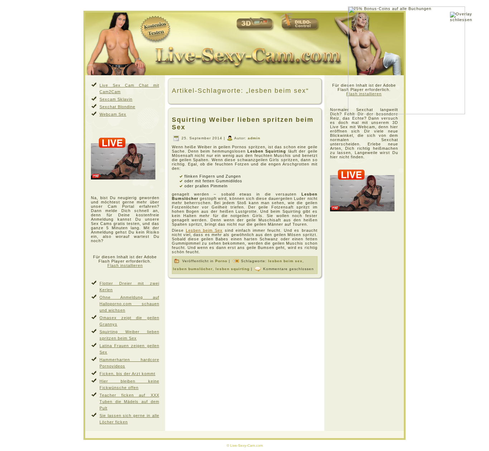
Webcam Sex (113, 114)
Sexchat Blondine (117, 107)
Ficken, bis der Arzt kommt (127, 373)
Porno (221, 261)
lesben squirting (233, 268)
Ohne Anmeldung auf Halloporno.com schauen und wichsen (129, 303)
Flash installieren (125, 265)
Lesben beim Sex (204, 230)
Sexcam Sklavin (116, 99)
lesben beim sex (285, 261)
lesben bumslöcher (193, 268)
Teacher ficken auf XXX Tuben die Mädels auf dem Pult (129, 401)
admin (254, 138)
